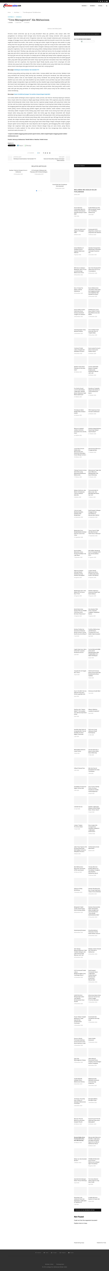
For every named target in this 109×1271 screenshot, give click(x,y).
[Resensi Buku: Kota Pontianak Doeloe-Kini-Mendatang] (80, 1131)
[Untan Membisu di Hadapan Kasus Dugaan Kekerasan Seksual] (80, 241)
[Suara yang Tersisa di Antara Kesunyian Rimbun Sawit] (94, 342)
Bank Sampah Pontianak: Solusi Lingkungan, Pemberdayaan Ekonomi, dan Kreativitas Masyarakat (93, 975)
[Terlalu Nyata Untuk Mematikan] (94, 840)
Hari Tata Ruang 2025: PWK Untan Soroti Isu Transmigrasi (94, 269)
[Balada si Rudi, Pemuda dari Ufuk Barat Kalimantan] (94, 942)
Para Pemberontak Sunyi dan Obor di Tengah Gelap (93, 331)
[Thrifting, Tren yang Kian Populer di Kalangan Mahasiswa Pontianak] (80, 1092)
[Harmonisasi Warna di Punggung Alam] (94, 442)
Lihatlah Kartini (78, 806)
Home (9, 12)
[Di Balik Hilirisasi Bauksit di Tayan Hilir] (94, 1191)
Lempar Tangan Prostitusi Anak (78, 826)
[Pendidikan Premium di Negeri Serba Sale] (80, 780)
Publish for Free (101, 1242)
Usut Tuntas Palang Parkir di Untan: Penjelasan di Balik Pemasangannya (93, 789)
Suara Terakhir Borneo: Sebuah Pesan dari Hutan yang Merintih (80, 692)
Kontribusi (16, 12)
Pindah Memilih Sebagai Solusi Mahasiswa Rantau (79, 1080)
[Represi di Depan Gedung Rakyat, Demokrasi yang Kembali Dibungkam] (80, 564)
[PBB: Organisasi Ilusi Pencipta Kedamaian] (94, 403)
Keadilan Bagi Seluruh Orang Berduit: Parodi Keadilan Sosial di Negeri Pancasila (80, 732)
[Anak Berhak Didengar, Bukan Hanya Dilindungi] (80, 1172)
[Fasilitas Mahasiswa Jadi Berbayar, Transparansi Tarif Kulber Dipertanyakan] (94, 623)
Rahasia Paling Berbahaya (78, 889)
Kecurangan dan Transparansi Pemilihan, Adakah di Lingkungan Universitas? (93, 828)
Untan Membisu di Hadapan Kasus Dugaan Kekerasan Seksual (79, 250)
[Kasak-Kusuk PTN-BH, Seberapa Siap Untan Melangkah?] (94, 1112)
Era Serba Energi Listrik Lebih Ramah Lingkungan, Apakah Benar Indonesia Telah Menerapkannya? (80, 391)
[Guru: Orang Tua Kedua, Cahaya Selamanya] (80, 281)
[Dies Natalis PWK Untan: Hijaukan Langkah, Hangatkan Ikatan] (94, 603)
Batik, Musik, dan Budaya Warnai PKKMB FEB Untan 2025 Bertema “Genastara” (80, 611)
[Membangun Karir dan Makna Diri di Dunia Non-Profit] (80, 584)
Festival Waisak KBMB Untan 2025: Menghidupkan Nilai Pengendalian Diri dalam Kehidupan (94, 652)
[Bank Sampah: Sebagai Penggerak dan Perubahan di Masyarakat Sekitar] (94, 504)
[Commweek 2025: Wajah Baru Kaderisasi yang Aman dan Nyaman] (94, 223)
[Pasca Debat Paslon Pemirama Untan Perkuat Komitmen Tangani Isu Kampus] (80, 303)
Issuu (82, 1242)
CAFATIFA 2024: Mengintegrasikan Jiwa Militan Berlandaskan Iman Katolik (79, 998)
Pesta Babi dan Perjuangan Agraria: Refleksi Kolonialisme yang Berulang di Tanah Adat (80, 211)
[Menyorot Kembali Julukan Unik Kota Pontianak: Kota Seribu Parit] (80, 422)
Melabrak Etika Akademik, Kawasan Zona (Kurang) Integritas (93, 1081)
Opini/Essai (18, 17)
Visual (100, 5)
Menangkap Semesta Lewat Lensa (79, 750)
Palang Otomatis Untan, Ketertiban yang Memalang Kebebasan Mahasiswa (80, 473)
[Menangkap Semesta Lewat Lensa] (80, 743)
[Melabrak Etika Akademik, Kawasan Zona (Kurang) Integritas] (94, 1072)
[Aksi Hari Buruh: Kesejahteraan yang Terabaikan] (94, 762)
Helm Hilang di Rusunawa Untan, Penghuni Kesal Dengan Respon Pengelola (94, 1061)
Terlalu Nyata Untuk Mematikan (93, 847)
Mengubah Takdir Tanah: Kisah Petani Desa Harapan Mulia (79, 908)
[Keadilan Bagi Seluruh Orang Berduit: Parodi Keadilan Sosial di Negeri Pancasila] (80, 723)
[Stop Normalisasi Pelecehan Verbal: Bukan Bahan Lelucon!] (94, 924)
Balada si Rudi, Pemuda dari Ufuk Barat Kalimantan (94, 950)
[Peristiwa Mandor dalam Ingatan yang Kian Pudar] (94, 1172)
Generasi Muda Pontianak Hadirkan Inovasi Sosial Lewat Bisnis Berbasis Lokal (79, 1041)
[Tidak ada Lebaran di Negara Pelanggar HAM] (80, 223)
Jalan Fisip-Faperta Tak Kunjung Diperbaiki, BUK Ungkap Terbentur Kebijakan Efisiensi (80, 849)
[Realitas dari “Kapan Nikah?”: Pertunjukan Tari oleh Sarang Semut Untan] (80, 703)
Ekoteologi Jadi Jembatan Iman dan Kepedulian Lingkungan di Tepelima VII (80, 1200)
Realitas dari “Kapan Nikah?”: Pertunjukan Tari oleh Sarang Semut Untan (80, 712)
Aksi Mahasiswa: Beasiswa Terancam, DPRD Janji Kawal (79, 868)
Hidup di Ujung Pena (79, 768)
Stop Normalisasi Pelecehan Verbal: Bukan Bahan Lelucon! (94, 932)
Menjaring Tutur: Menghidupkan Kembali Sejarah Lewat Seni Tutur (80, 533)
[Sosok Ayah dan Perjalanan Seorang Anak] (59, 176)
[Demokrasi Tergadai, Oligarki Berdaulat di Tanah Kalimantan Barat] (94, 382)
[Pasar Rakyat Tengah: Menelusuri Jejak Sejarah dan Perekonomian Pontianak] (80, 1010)
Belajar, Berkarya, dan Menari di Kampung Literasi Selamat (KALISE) (80, 493)
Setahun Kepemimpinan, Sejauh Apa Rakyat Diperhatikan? (94, 430)
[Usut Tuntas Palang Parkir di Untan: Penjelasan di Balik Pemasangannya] (94, 780)
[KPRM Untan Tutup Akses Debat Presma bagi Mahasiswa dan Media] (94, 303)
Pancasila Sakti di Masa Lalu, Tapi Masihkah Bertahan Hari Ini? (93, 493)
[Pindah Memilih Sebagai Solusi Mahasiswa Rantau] (80, 1072)
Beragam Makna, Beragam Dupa (93, 1099)
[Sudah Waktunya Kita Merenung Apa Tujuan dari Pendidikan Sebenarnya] (94, 201)
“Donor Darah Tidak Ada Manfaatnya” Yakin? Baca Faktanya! (94, 532)
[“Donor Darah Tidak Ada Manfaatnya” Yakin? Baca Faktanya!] (94, 524)
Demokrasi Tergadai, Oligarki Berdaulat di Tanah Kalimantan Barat (94, 391)
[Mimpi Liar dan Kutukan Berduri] (80, 1152)
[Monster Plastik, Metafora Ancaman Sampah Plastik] (80, 1112)
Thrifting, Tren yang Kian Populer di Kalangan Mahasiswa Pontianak (80, 1101)
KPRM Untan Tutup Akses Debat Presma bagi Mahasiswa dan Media (94, 312)
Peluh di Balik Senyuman (91, 1039)
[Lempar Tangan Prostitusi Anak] (80, 819)
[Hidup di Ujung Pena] (80, 762)
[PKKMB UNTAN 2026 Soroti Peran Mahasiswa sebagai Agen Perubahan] (94, 1152)
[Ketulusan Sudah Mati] (94, 684)
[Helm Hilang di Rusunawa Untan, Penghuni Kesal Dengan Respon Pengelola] (94, 1052)
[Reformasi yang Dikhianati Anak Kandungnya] (94, 723)
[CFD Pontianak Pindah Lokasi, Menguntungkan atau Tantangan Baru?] (80, 964)
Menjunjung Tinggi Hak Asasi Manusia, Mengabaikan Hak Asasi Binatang (94, 473)
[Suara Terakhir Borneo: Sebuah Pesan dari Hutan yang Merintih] (80, 684)
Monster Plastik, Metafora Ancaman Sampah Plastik (79, 1120)
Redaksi (84, 5)
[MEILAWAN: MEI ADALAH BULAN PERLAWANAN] (87, 179)
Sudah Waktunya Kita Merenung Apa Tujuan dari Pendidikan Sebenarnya (94, 210)
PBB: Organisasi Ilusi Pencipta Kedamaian (94, 410)
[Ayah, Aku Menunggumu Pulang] (80, 1052)
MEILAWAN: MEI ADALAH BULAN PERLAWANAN (85, 191)
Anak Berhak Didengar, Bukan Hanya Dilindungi (80, 1179)
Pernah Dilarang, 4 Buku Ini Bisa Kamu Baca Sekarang (93, 751)
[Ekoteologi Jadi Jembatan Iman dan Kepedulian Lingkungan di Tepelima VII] (80, 1191)
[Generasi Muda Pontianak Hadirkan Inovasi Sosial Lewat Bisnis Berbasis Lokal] (80, 1032)
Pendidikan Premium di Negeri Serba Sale (80, 787)
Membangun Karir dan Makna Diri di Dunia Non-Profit (80, 592)
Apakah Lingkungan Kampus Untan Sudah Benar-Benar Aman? (94, 808)
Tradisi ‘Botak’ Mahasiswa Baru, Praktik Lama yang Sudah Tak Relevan (93, 573)
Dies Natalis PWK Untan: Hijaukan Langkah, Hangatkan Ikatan (94, 611)
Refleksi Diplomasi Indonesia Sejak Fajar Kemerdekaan (94, 592)
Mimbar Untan (49, 1264)
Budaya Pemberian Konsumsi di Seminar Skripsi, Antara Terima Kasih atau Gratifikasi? (80, 632)
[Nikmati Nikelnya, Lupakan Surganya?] (94, 703)
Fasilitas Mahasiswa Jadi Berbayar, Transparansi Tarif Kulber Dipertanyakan (94, 632)
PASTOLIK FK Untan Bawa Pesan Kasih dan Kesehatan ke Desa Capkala (94, 673)
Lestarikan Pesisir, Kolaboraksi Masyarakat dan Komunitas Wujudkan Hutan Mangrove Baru (80, 452)
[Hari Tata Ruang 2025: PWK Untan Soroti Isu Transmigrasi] (94, 261)
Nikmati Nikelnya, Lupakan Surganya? (93, 710)
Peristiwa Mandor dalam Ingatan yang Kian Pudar (93, 1180)
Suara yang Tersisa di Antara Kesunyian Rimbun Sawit (94, 350)
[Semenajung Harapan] (80, 924)
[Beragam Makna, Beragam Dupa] (94, 1092)
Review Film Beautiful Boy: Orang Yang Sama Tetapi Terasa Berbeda (94, 890)
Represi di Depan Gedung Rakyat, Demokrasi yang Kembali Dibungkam (79, 573)
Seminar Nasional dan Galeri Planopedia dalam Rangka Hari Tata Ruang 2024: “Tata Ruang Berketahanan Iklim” (94, 911)
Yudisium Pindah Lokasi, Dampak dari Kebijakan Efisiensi (79, 350)
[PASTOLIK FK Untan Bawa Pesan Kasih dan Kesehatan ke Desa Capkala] (94, 664)
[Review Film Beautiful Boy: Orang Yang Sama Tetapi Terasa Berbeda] (94, 882)
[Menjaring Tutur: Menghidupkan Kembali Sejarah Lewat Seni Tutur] (80, 524)
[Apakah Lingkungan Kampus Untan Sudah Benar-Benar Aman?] (94, 800)
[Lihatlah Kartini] (80, 800)
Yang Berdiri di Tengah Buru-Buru (80, 671)
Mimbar (92, 5)
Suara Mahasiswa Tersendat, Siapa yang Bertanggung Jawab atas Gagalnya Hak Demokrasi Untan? (94, 291)
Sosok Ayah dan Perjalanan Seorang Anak (93, 1018)
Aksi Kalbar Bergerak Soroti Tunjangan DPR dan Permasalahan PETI (94, 553)
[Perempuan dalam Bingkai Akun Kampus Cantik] (80, 403)
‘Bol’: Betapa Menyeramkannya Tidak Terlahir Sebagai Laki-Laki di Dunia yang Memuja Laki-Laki (80, 952)
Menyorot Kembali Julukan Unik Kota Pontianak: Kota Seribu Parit (80, 431)
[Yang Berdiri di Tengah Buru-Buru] (80, 664)
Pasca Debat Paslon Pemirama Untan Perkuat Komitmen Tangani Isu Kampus (79, 312)
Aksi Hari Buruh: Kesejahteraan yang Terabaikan (93, 769)
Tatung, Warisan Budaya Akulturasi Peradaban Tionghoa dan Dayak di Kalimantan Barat (94, 870)
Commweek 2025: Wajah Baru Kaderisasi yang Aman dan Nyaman (94, 231)
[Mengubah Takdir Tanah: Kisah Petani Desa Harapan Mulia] (80, 900)
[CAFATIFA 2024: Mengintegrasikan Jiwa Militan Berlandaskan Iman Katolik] (80, 989)
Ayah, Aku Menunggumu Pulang (80, 1059)
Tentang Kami (60, 1264)
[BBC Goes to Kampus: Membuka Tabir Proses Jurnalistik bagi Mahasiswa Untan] (80, 261)
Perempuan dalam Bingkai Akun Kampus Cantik (79, 411)
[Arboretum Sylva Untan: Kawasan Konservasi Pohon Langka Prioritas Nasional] (94, 989)
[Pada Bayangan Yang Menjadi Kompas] (80, 323)
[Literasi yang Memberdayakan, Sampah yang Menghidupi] (80, 504)
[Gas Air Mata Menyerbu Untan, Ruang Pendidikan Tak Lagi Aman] (80, 544)
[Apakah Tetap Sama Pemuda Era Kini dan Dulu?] (80, 360)
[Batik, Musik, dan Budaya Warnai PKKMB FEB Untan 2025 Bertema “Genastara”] (80, 603)
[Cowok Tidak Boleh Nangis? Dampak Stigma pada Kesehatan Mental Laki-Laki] (94, 360)
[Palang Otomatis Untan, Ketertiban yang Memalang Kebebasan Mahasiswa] (80, 464)
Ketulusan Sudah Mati (94, 691)
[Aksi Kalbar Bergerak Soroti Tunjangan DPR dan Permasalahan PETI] (94, 544)
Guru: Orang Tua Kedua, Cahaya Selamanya (78, 289)
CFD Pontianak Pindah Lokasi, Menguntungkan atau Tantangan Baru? (80, 973)
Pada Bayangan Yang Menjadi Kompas (80, 330)
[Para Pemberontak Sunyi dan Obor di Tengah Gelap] (94, 323)
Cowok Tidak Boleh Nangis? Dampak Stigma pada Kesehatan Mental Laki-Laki (93, 370)
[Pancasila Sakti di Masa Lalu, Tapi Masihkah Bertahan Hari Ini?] (94, 484)
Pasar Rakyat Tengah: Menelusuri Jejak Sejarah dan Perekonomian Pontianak (80, 1020)
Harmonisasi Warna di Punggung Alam (94, 449)
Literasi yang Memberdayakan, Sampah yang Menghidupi (78, 513)
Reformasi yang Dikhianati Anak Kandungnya (92, 731)
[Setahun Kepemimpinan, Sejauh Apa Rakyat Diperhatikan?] (94, 422)
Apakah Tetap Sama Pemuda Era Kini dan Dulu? (79, 368)
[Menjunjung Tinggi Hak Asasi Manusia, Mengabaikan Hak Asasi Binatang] (94, 464)
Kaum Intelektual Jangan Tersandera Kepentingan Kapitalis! (32, 94)
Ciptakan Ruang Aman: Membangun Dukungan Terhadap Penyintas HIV (94, 250)
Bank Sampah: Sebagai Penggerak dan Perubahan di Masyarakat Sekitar (94, 513)
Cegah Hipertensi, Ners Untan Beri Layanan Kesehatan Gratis (80, 651)
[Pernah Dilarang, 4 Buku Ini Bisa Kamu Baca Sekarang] (94, 743)
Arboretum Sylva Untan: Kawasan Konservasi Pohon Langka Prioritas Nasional (94, 998)
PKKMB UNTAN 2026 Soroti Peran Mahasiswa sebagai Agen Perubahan (93, 1161)
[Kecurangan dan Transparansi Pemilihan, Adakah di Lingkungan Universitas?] (94, 819)
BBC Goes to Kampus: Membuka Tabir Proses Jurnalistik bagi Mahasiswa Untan (80, 270)
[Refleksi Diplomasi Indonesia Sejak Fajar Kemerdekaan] (94, 584)
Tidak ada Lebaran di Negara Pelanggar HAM (79, 231)
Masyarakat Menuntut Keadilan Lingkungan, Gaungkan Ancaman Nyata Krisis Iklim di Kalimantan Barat (94, 1140)
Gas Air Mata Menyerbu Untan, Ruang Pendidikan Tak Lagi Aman (80, 553)
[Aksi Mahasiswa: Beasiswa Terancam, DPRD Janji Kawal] (80, 860)
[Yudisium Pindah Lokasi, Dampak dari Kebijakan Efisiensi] (80, 342)
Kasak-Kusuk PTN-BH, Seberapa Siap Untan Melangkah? (94, 1120)
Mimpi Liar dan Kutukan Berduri (80, 1159)
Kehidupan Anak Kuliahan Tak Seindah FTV (26, 70)
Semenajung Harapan (80, 930)
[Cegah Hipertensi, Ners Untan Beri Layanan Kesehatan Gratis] (80, 643)
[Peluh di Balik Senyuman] (94, 1032)
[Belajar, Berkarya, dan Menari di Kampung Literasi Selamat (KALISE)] (80, 484)
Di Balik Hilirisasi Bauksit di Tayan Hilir (94, 1198)
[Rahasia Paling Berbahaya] (80, 882)
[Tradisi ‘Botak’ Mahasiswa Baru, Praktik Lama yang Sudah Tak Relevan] (94, 564)
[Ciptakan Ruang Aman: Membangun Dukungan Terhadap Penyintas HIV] (94, 241)
